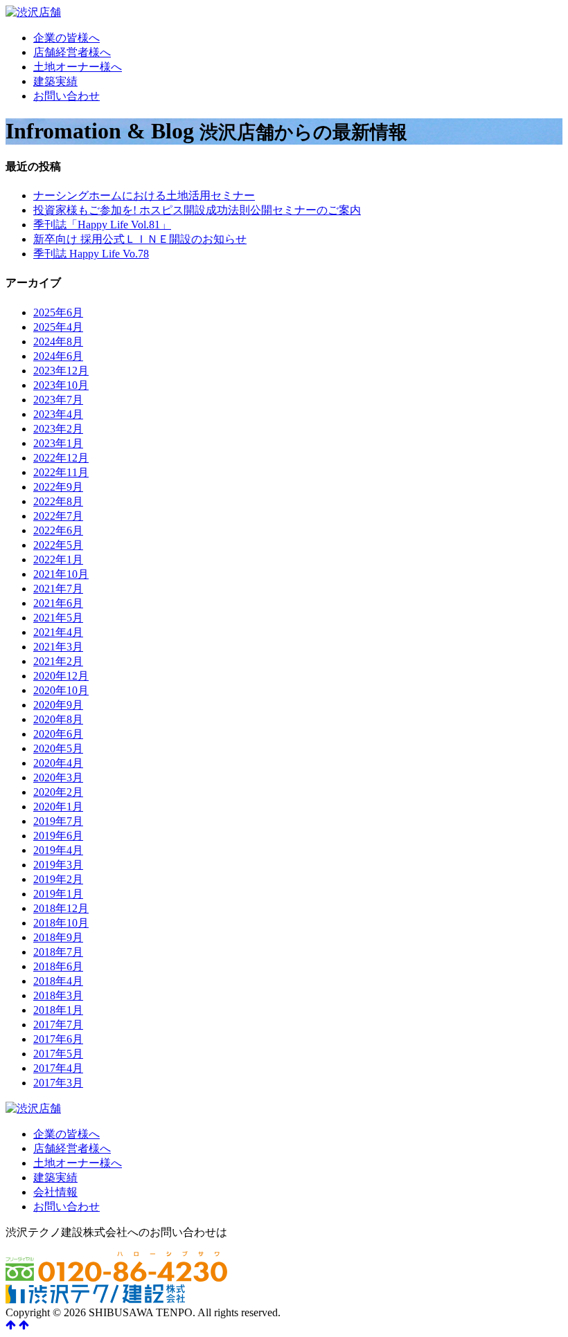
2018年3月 (58, 995)
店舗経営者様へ (72, 52)
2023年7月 (58, 400)
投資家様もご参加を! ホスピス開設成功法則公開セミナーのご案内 (197, 210)
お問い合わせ (66, 96)
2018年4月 (58, 981)
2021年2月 (58, 661)
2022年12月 (61, 458)
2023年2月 (58, 429)
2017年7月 (58, 1024)
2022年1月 (58, 559)
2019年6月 (58, 836)
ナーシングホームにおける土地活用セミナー (144, 195)
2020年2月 (58, 792)
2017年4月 (58, 1068)
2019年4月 (58, 850)
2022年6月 (58, 530)
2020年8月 (58, 719)
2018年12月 (61, 908)
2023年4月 (58, 414)
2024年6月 (58, 356)
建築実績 (55, 81)
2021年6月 (58, 603)
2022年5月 (58, 545)
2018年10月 (61, 923)
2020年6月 (58, 734)
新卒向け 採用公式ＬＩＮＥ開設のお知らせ (140, 239)
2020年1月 (58, 806)
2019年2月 (58, 879)
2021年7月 (58, 588)
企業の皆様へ (66, 38)
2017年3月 (58, 1083)
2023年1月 (58, 443)
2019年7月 (58, 821)
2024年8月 (58, 341)
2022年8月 (58, 501)
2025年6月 (58, 312)
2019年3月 (58, 865)
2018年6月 (58, 966)
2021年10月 (61, 574)
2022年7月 (58, 516)
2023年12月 (61, 370)
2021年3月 (58, 647)
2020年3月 (58, 777)
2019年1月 (58, 894)
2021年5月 (58, 618)
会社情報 (55, 1192)
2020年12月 (61, 676)
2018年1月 (58, 1010)
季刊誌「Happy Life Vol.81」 (102, 224)
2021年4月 (58, 632)
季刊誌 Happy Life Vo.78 (91, 254)
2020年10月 (61, 690)
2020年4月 (58, 763)
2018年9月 (58, 937)
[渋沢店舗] (33, 12)
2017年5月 (58, 1053)
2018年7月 (58, 952)
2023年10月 (61, 385)
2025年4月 (58, 327)
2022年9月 (58, 487)
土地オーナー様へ (77, 67)
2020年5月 (58, 748)
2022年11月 (61, 472)
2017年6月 (58, 1039)
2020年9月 (58, 705)
